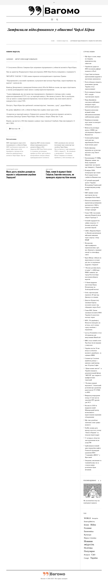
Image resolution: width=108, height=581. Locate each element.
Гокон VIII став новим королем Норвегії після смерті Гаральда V (93, 215)
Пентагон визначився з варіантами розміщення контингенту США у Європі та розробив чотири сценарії (93, 205)
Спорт (86, 558)
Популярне (89, 551)
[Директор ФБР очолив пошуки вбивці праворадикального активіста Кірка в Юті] (42, 150)
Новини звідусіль (62, 41)
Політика (88, 547)
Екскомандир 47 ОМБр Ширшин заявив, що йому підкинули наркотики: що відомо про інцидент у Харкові (93, 162)
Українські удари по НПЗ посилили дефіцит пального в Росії (93, 68)
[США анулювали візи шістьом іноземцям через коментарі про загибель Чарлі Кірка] (66, 150)
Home (53, 41)
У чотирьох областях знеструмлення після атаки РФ (92, 440)
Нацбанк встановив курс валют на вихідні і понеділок (93, 122)
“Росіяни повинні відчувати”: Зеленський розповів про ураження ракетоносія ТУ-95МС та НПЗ (93, 387)
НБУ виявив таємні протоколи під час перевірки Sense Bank (92, 195)
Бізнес (86, 524)
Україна (94, 557)
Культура (87, 534)
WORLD (87, 518)
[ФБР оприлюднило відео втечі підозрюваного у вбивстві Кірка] (18, 149)
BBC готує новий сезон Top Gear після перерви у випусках (93, 342)
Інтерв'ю (95, 518)
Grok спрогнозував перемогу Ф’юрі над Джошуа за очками (92, 294)
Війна (93, 524)
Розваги (87, 554)
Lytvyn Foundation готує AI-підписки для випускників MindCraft (93, 335)
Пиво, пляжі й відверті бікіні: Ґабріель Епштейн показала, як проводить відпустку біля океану (61, 174)
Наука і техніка (90, 538)
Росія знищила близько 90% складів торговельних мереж (93, 94)
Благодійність (89, 521)
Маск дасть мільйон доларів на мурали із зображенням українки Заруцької (21, 174)
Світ (93, 554)
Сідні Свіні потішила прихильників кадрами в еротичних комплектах (93, 76)
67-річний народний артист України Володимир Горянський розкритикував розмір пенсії (93, 185)
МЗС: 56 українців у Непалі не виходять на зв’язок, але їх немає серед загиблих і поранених (92, 325)
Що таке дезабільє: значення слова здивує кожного (92, 422)
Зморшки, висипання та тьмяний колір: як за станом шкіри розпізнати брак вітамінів (93, 465)
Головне (88, 527)
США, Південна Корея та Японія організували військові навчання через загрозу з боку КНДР (93, 235)
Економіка (88, 531)
